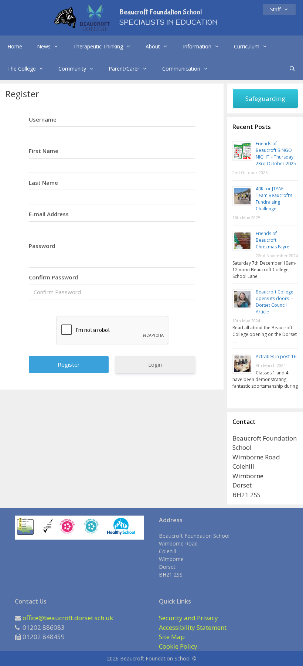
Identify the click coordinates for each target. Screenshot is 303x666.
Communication (181, 68)
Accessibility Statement (193, 627)
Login (155, 364)
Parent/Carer (124, 68)
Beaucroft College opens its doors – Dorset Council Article (274, 302)
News (44, 46)
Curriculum (246, 46)
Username (43, 119)
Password (42, 245)
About (153, 46)
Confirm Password (53, 277)
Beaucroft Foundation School (160, 12)
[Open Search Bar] (292, 69)
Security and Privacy (188, 618)
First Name (43, 150)
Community (72, 68)
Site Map (172, 636)
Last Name (43, 182)
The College (21, 68)
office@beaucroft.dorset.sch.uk (68, 618)
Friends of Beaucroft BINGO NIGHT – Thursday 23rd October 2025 (276, 153)
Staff (275, 9)
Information (197, 46)
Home (14, 46)
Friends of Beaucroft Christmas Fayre (272, 240)
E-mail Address (49, 214)
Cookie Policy (178, 646)
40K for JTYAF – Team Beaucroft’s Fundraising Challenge (274, 199)
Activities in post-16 (276, 356)
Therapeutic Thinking (98, 46)
